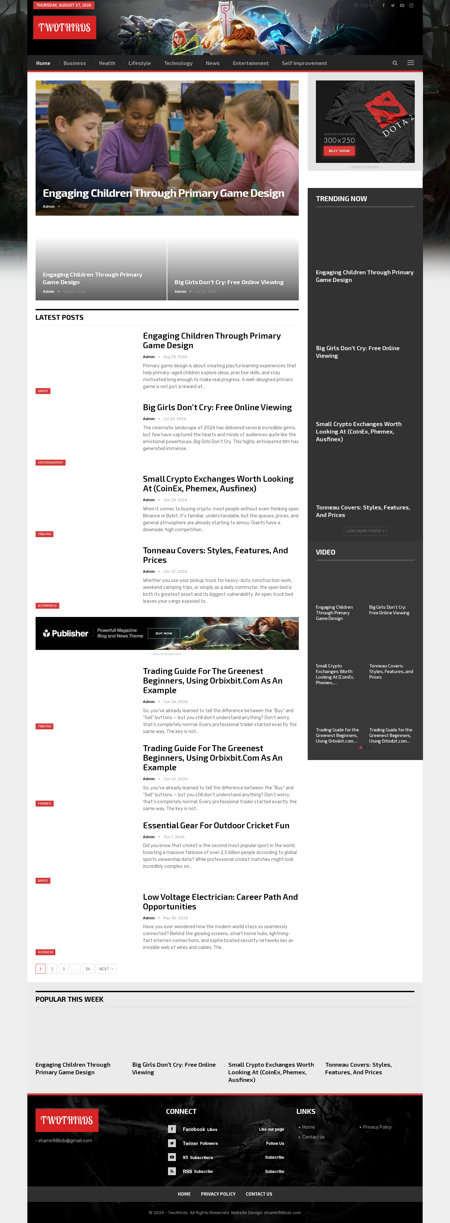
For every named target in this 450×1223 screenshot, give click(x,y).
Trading (44, 534)
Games (43, 391)
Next (285, 142)
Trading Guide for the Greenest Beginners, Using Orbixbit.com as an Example (213, 680)
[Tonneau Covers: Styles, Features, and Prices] (85, 577)
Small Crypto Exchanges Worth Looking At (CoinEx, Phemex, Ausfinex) (218, 483)
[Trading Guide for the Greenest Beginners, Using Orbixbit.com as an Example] (85, 697)
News (213, 63)
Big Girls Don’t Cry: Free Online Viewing (229, 282)
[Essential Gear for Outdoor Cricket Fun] (85, 852)
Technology (178, 63)
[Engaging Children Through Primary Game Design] (101, 258)
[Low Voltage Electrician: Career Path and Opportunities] (85, 923)
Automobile (47, 605)
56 (88, 969)
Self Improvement (304, 63)
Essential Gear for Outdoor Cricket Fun (216, 825)
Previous (48, 142)
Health (107, 63)
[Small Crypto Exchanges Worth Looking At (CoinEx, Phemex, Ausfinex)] (85, 505)
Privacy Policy (377, 1127)
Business (75, 63)
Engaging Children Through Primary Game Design (163, 192)
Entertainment (251, 63)
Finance (44, 803)
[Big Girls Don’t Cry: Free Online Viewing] (233, 258)
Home (43, 63)
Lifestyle (139, 63)
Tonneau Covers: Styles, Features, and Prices (215, 555)
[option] (365, 659)
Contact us (313, 1137)
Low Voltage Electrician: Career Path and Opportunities (220, 901)
